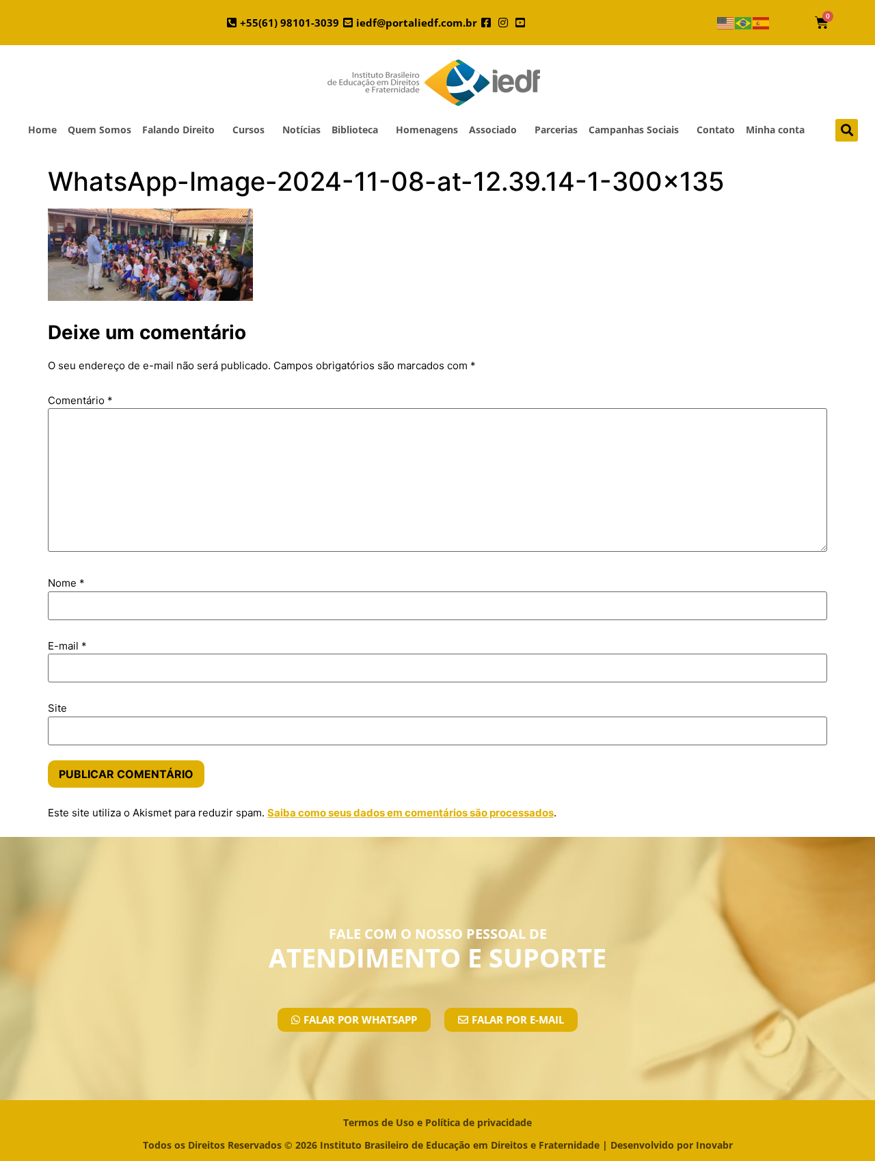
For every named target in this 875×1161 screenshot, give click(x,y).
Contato (716, 129)
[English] (726, 22)
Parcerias (556, 129)
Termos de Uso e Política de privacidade (437, 1122)
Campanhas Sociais (634, 129)
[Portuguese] (744, 22)
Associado (493, 129)
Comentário (80, 400)
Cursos (248, 129)
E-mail (67, 646)
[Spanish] (761, 22)
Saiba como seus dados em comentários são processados (410, 812)
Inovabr (714, 1144)
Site (57, 708)
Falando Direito (178, 129)
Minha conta (775, 129)
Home (42, 129)
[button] (846, 130)
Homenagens (427, 129)
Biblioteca (355, 129)
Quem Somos (99, 129)
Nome (66, 583)
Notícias (301, 129)
